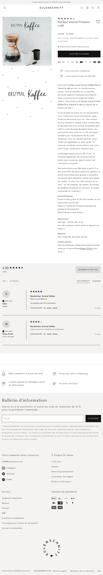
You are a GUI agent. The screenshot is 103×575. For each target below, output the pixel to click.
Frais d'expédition (77, 38)
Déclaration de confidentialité (82, 571)
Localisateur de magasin (62, 477)
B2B (4, 513)
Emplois (55, 467)
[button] (82, 8)
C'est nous (56, 462)
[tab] (83, 281)
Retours (5, 503)
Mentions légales (60, 571)
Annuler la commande (12, 528)
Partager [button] (55, 308)
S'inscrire (93, 418)
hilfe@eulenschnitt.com (12, 462)
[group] (16, 268)
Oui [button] (45, 308)
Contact (5, 508)
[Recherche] (82, 8)
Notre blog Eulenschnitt (62, 472)
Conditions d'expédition (13, 518)
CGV (99, 571)
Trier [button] (4, 281)
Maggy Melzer (86, 248)
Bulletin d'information (61, 482)
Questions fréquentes (12, 498)
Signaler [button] (49, 308)
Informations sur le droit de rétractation (20, 523)
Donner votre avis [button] (88, 270)
